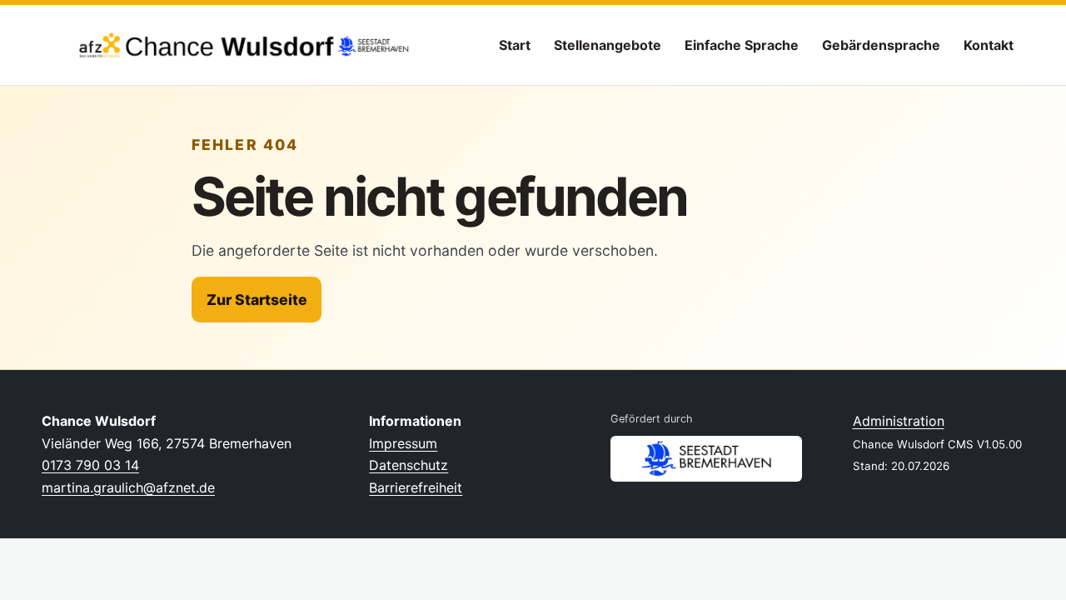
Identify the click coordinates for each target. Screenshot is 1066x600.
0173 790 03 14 (90, 465)
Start (515, 45)
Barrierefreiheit (415, 487)
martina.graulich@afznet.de (128, 487)
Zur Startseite (257, 299)
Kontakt (989, 45)
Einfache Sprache (742, 45)
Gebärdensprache (881, 45)
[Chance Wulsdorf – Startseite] (229, 45)
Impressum (403, 443)
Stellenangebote (607, 45)
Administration (898, 420)
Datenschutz (408, 465)
